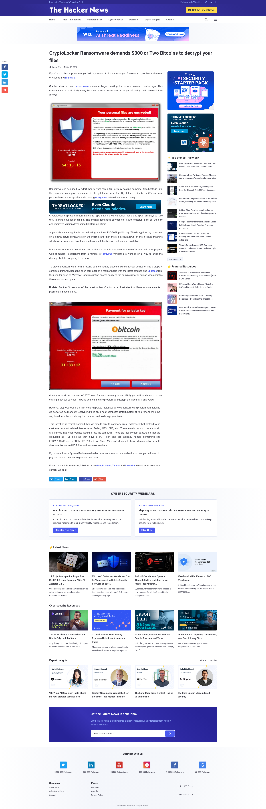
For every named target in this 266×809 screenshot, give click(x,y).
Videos (203, 660)
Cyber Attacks (116, 19)
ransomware (82, 86)
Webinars (133, 19)
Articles (213, 660)
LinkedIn (130, 465)
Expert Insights (152, 19)
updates (152, 270)
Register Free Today (65, 530)
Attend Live (147, 530)
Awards (170, 19)
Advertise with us (56, 791)
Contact (52, 795)
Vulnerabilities (95, 19)
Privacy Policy (97, 795)
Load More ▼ (175, 259)
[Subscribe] (170, 733)
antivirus (107, 253)
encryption (101, 197)
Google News (103, 465)
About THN (54, 787)
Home (52, 19)
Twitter (116, 465)
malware (70, 77)
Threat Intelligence (71, 19)
